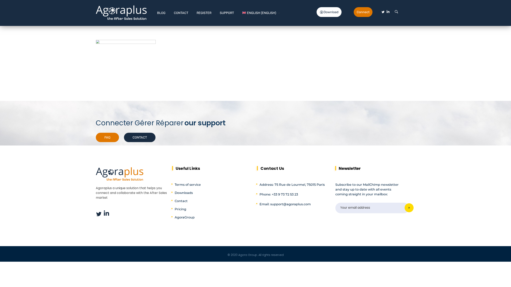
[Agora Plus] (121, 12)
